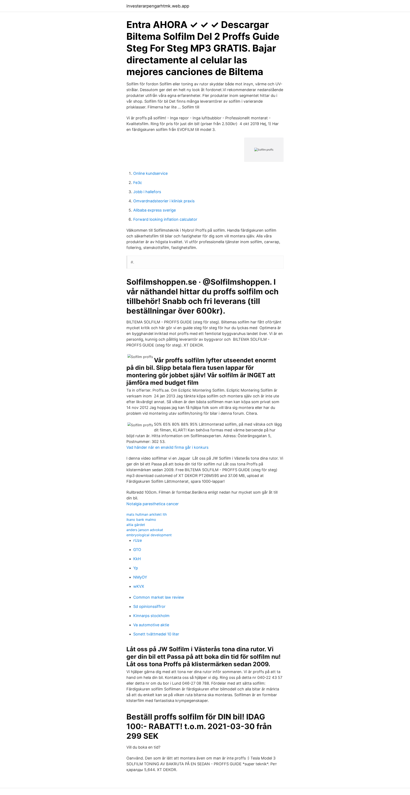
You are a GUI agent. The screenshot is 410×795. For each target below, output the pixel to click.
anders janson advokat (144, 530)
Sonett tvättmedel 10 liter (156, 634)
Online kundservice (150, 173)
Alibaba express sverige (154, 210)
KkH (137, 559)
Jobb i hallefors (147, 191)
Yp (135, 568)
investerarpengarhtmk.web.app (157, 6)
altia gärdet (135, 525)
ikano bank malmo (141, 519)
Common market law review (158, 597)
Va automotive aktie (151, 625)
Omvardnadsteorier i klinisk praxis (164, 201)
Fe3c (137, 182)
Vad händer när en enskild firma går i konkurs (167, 447)
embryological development (149, 535)
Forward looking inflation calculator (165, 219)
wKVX (138, 586)
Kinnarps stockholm (151, 615)
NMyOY (140, 577)
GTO (137, 549)
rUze (137, 540)
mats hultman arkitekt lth (146, 514)
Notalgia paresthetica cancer (152, 504)
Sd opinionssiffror (149, 606)
